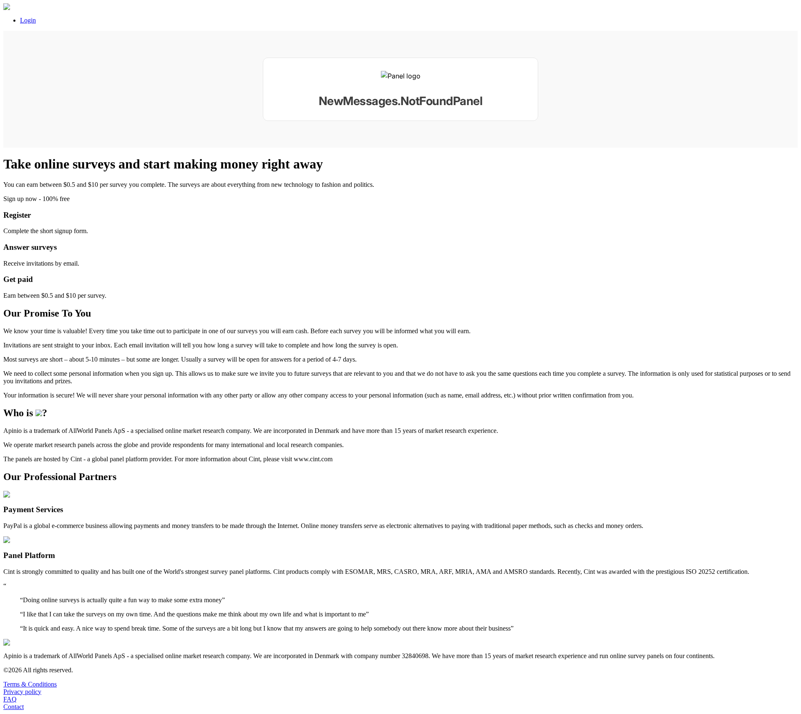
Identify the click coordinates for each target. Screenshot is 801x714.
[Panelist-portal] (400, 89)
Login (28, 20)
